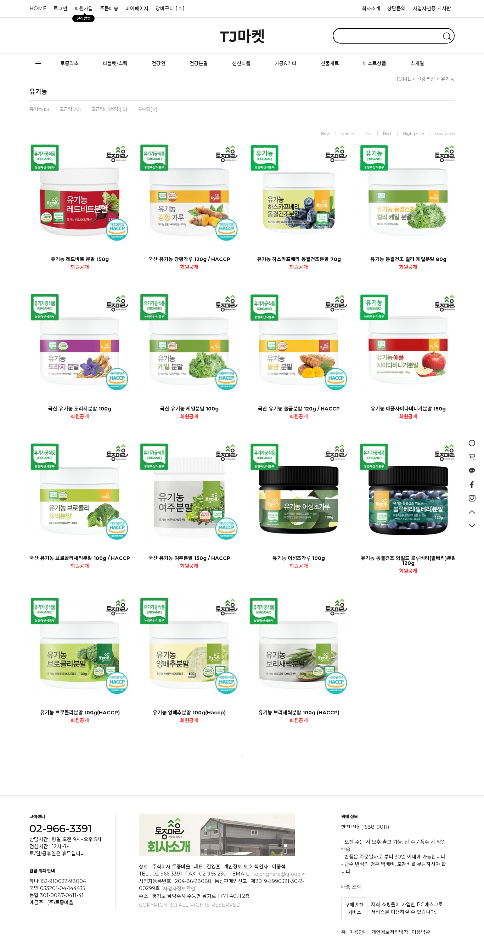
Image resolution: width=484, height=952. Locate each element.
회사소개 (371, 8)
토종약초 (69, 63)
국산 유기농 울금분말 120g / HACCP (299, 408)
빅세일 (417, 63)
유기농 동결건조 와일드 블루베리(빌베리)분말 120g (408, 561)
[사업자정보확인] (179, 888)
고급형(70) (70, 109)
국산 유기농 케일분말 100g (189, 408)
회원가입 (83, 10)
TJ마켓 (242, 36)
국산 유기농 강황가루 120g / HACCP (189, 259)
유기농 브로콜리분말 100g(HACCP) (80, 712)
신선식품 (241, 63)
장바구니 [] (170, 8)
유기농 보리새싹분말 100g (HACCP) (298, 712)
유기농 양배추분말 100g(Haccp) (189, 712)
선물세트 (330, 63)
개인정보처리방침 (389, 932)
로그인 (60, 8)
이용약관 (421, 932)
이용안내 (358, 932)
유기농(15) (39, 109)
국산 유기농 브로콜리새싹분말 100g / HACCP (79, 558)
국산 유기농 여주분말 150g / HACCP (189, 558)
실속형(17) (147, 109)
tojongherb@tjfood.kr (279, 874)
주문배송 (109, 8)
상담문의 (396, 8)
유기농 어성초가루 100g (298, 558)
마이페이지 (136, 8)
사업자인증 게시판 (432, 8)
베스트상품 (374, 63)
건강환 (158, 63)
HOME (37, 8)
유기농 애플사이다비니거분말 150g (408, 408)
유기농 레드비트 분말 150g (80, 259)
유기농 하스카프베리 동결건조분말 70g (299, 259)
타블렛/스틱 (115, 63)
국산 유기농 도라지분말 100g (79, 408)
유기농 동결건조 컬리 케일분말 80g (408, 259)
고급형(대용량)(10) (109, 109)
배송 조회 (351, 886)
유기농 (448, 79)
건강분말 (199, 63)
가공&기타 (286, 63)
